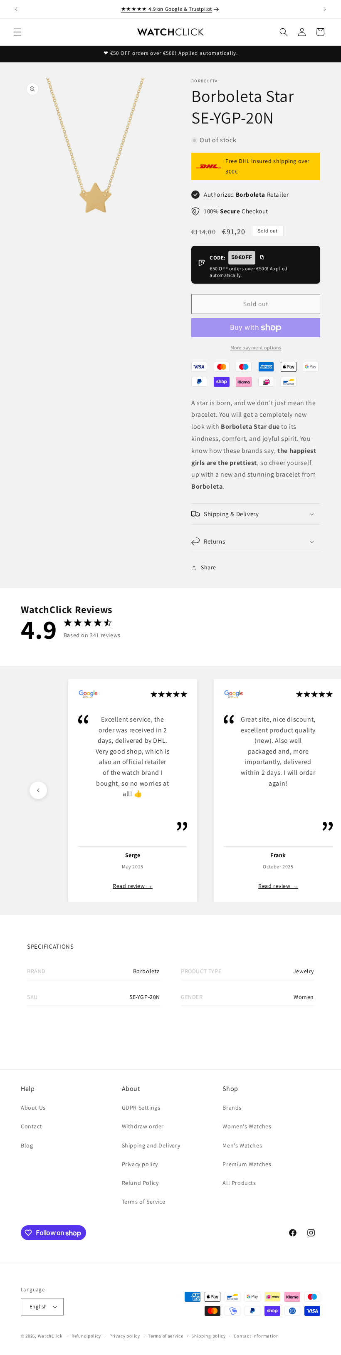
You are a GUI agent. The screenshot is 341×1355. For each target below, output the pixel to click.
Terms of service (165, 1336)
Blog (27, 1145)
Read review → (133, 886)
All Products (239, 1183)
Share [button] (208, 567)
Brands (232, 1107)
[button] (17, 32)
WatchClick (50, 1336)
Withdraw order (143, 1126)
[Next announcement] (325, 9)
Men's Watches (242, 1145)
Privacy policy (140, 1164)
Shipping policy (208, 1336)
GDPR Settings (141, 1107)
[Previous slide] (38, 790)
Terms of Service (144, 1201)
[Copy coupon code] (261, 258)
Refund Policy (140, 1183)
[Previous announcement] (16, 9)
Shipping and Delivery (151, 1145)
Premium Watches (246, 1164)
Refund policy (86, 1336)
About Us (33, 1107)
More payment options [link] (256, 347)
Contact (31, 1126)
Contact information (256, 1336)
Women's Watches (246, 1126)
